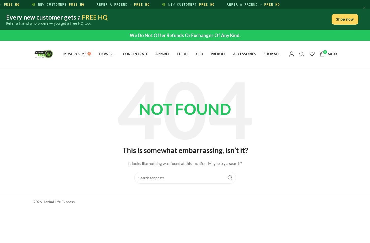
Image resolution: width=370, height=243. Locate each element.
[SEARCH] (230, 178)
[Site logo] (44, 53)
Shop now (345, 19)
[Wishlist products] (312, 54)
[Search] (302, 54)
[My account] (292, 54)
